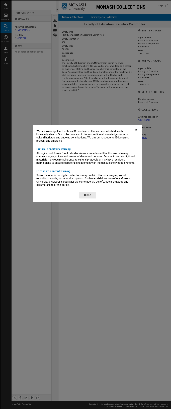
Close (87, 195)
